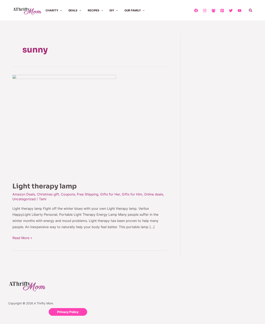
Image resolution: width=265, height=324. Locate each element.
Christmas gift (48, 194)
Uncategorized (24, 199)
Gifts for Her (110, 194)
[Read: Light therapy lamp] (64, 126)
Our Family (132, 10)
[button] (60, 10)
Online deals (153, 194)
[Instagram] (205, 10)
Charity (52, 10)
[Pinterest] (222, 10)
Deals (73, 10)
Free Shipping (87, 194)
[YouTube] (239, 10)
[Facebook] (196, 10)
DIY (112, 10)
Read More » (22, 237)
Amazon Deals (23, 194)
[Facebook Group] (213, 10)
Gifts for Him (132, 194)
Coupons (68, 194)
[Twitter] (231, 10)
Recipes (93, 10)
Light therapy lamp (44, 186)
